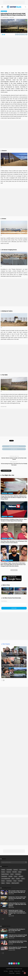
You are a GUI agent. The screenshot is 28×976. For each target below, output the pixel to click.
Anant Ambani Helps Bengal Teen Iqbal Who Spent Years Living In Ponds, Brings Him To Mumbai (13, 654)
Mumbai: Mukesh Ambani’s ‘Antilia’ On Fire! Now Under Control (14, 458)
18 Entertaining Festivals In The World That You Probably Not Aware (14, 464)
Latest (15, 876)
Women (8, 883)
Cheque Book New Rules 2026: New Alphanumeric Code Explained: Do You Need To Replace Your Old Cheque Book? (14, 497)
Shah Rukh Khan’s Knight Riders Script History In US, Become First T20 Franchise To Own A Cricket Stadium (13, 675)
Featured (9, 871)
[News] (20, 589)
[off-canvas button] (2, 7)
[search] (25, 7)
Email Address (4, 601)
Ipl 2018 (10, 876)
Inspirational (4, 876)
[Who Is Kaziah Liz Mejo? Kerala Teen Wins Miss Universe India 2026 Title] (4, 892)
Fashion (3, 871)
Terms (23, 971)
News (13, 878)
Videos (2, 883)
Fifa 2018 (14, 871)
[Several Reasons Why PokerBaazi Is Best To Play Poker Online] (4, 930)
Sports (23, 878)
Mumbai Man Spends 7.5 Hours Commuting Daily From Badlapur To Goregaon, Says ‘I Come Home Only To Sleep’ (17, 912)
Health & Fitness (5, 874)
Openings (11, 971)
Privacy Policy (11, 973)
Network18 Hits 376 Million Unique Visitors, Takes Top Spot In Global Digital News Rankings (14, 520)
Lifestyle (21, 876)
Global (19, 871)
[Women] (7, 592)
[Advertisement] (14, 2)
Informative (3, 11)
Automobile (9, 869)
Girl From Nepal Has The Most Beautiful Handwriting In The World (17, 948)
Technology (9, 880)
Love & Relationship (5, 878)
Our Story (6, 971)
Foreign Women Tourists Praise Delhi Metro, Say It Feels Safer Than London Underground (13, 665)
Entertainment (23, 869)
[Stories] (20, 592)
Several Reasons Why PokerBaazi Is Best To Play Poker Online (16, 929)
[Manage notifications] (25, 973)
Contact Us (18, 973)
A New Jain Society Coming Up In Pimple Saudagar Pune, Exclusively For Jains (17, 935)
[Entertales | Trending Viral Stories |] (14, 7)
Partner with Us (17, 971)
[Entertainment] (7, 589)
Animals (3, 869)
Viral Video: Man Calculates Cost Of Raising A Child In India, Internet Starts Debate (14, 541)
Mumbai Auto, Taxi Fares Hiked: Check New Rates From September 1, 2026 (17, 897)
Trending (10, 493)
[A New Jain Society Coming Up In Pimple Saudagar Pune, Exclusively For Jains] (4, 936)
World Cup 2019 (15, 883)
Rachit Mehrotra (5, 17)
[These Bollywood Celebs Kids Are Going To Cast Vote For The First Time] (4, 942)
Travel (15, 880)
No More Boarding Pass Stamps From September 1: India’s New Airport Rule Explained (17, 904)
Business (16, 869)
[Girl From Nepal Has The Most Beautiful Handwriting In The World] (4, 948)
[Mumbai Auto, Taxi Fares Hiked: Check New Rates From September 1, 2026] (4, 898)
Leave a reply (5, 470)
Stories (3, 880)
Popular (18, 878)
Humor (12, 874)
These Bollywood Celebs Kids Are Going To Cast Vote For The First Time (17, 941)
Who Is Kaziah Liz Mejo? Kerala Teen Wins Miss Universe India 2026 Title (16, 891)
